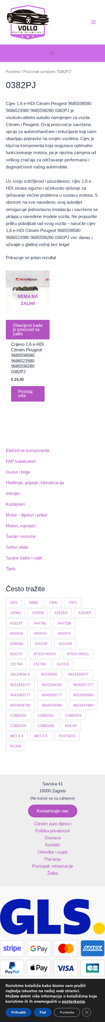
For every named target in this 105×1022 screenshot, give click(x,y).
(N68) (33, 602)
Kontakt (52, 845)
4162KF (84, 613)
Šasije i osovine (21, 536)
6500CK (16, 633)
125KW (37, 613)
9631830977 (78, 674)
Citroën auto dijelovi (52, 824)
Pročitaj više (25, 393)
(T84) (53, 602)
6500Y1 (40, 633)
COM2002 (46, 715)
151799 (40, 664)
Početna (13, 71)
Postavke (67, 1012)
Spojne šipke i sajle (24, 558)
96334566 (49, 674)
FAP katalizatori (21, 461)
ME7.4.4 (16, 736)
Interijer (13, 493)
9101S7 (16, 654)
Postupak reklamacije (52, 866)
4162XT (16, 623)
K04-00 (71, 726)
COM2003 (73, 715)
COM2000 (18, 715)
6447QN (64, 623)
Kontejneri (15, 504)
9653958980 (83, 695)
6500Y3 (64, 633)
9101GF (41, 644)
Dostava (53, 838)
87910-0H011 (78, 654)
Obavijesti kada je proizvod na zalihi (27, 329)
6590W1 (17, 644)
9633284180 (52, 685)
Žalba (52, 873)
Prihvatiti (18, 1012)
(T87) (73, 602)
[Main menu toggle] (93, 22)
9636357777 (83, 685)
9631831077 (20, 685)
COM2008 (46, 726)
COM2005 (18, 726)
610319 (63, 664)
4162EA (61, 613)
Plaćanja (52, 859)
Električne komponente (28, 450)
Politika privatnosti (52, 831)
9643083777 (20, 695)
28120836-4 (20, 674)
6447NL (40, 623)
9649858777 (52, 695)
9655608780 (20, 705)
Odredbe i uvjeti (52, 852)
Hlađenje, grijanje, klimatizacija (35, 482)
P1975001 (67, 736)
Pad (43, 1012)
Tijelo (10, 568)
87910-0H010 (45, 654)
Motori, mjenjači (21, 526)
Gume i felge (18, 472)
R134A (15, 746)
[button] (52, 53)
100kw (15, 613)
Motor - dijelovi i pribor (27, 515)
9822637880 (83, 705)
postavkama (73, 1001)
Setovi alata (17, 547)
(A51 (14, 602)
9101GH (65, 644)
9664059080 (52, 705)
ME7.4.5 (41, 736)
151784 (16, 664)
